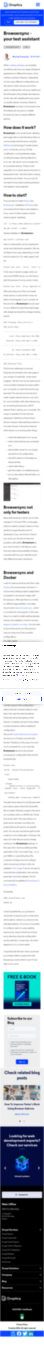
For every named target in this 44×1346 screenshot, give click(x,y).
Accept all (22, 699)
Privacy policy (21, 675)
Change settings (22, 694)
